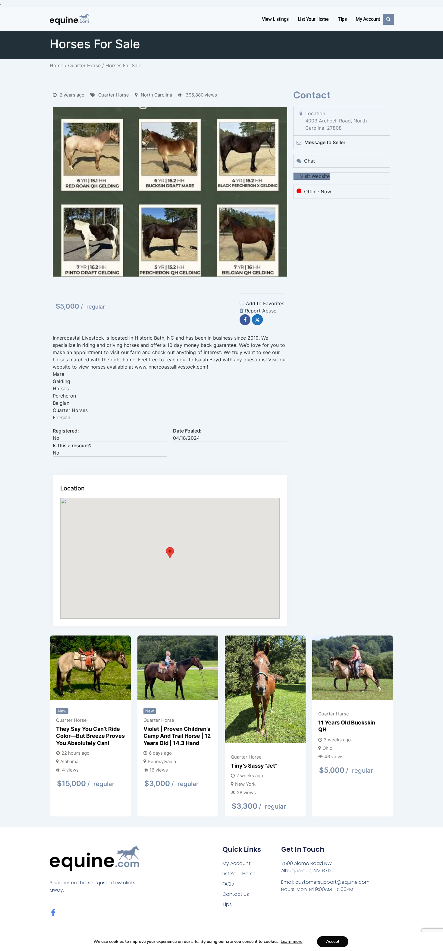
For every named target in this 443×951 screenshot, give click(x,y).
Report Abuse (260, 311)
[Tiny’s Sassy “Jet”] (265, 690)
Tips (342, 19)
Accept (332, 941)
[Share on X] (257, 319)
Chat (309, 161)
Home (56, 65)
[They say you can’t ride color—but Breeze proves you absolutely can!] (90, 669)
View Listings (275, 19)
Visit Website (315, 176)
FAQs (228, 883)
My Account (368, 19)
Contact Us (235, 894)
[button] (170, 552)
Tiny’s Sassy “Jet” (254, 765)
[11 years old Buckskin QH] (352, 669)
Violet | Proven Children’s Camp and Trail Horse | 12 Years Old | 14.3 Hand (177, 736)
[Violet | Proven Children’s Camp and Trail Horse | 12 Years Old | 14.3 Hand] (177, 669)
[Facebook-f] (53, 912)
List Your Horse (313, 19)
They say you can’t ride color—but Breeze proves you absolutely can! (90, 736)
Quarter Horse (84, 65)
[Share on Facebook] (245, 319)
